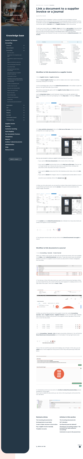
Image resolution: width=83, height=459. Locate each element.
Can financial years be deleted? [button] (14, 101)
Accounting (46, 5)
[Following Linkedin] (80, 447)
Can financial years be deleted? (68, 424)
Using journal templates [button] (12, 97)
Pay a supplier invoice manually (44, 426)
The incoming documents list (44, 420)
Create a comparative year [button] (13, 83)
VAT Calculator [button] (10, 52)
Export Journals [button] (11, 92)
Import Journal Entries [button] (12, 90)
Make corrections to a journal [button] (14, 62)
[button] (15, 40)
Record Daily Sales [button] (11, 95)
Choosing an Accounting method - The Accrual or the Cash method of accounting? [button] (15, 80)
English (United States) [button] (15, 15)
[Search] (23, 21)
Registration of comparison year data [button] (14, 55)
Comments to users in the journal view (70, 432)
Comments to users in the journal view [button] (14, 59)
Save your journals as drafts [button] (13, 88)
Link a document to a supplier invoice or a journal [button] (14, 73)
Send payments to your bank (44, 422)
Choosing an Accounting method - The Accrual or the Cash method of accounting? (70, 428)
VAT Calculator (63, 422)
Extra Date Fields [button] (11, 66)
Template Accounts (41, 429)
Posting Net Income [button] (11, 76)
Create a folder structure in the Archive (46, 424)
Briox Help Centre (39, 5)
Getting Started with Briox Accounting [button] (13, 70)
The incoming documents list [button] (13, 64)
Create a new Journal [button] (12, 85)
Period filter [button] (10, 99)
